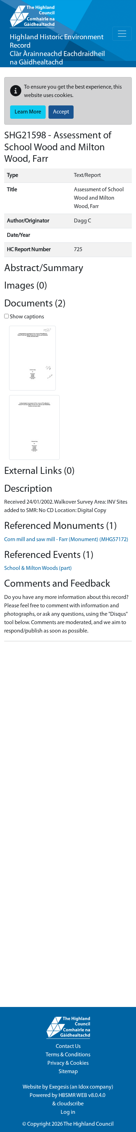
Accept (61, 112)
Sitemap (68, 1072)
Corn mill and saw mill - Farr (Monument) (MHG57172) (66, 540)
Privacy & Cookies (68, 1063)
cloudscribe (70, 1104)
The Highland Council (88, 1124)
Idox (83, 1087)
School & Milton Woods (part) (38, 568)
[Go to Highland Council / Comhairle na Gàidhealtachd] (32, 14)
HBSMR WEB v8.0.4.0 (82, 1095)
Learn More (28, 112)
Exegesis (59, 1087)
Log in (68, 1112)
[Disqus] (68, 734)
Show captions (26, 317)
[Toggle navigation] (122, 34)
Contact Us (68, 1046)
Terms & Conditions (68, 1055)
